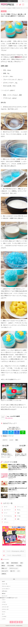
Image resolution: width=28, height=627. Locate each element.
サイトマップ (4, 595)
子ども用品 (18, 565)
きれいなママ (5, 571)
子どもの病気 (11, 565)
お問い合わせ (4, 591)
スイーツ (5, 440)
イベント (6, 522)
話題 (2, 11)
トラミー (3, 599)
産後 (8, 562)
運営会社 (3, 593)
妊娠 (3, 562)
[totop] (14, 579)
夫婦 (18, 512)
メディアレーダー (5, 606)
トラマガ (3, 602)
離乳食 (3, 565)
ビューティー (7, 509)
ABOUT (3, 581)
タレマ (3, 614)
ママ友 (18, 516)
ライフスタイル (8, 516)
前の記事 (5, 445)
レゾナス (3, 618)
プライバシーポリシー (6, 586)
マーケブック (4, 604)
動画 (5, 11)
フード (5, 512)
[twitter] (11, 432)
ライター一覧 (4, 583)
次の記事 (22, 445)
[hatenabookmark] (17, 432)
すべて (5, 506)
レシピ (11, 440)
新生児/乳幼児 (14, 562)
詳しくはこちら (9, 418)
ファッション (20, 506)
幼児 (22, 562)
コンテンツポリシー (6, 588)
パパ (18, 571)
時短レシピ (4, 568)
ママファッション (14, 568)
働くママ (13, 571)
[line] (22, 432)
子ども (18, 509)
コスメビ (3, 611)
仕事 (5, 519)
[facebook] (5, 432)
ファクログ (4, 616)
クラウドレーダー (5, 609)
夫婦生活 (4, 573)
